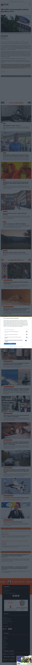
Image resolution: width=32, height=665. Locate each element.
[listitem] (16, 329)
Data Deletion (11, 346)
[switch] (26, 331)
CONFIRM (10, 343)
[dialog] (16, 332)
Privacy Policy (21, 346)
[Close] (30, 318)
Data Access (16, 346)
